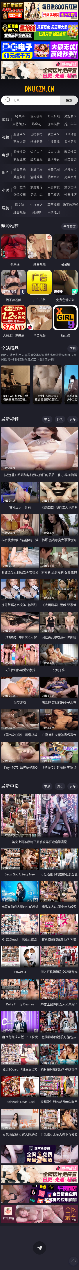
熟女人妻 (19, 141)
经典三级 (36, 159)
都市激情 (19, 187)
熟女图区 (53, 177)
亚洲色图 (36, 169)
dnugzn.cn (39, 89)
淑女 (60, 786)
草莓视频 (53, 205)
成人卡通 (53, 152)
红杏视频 (19, 212)
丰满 (47, 786)
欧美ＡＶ (53, 134)
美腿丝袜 (19, 177)
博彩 (5, 119)
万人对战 (53, 116)
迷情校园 (19, 194)
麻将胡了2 (20, 124)
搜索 (69, 100)
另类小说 (36, 194)
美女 (47, 419)
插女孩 (19, 205)
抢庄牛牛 (70, 124)
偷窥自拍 (19, 169)
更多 (73, 419)
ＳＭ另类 (70, 141)
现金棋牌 (53, 124)
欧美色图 (53, 169)
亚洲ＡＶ (19, 134)
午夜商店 (36, 205)
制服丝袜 (19, 159)
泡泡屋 (36, 212)
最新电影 (10, 786)
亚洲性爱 (19, 152)
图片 (5, 172)
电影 (5, 154)
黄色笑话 (53, 194)
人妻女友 (53, 187)
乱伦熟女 (53, 159)
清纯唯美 (36, 177)
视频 (5, 137)
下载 (73, 348)
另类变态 (70, 159)
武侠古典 (70, 187)
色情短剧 (53, 212)
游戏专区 (70, 116)
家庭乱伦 (36, 187)
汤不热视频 (70, 205)
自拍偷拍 (36, 134)
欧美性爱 (70, 152)
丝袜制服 (36, 141)
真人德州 (36, 116)
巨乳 (60, 419)
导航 (5, 207)
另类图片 (70, 177)
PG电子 (19, 116)
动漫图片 (70, 169)
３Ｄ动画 (70, 134)
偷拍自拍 (36, 152)
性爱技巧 (70, 194)
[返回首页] (73, 1261)
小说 (5, 190)
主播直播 (53, 141)
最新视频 (10, 419)
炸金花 (36, 124)
